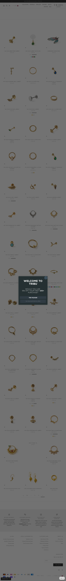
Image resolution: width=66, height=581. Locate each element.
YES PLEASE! (33, 297)
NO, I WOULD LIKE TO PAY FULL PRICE (33, 301)
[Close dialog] (46, 278)
